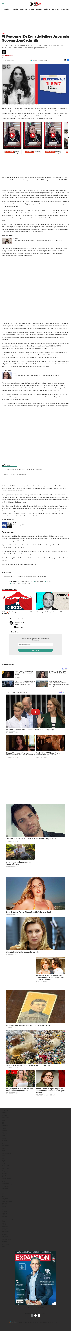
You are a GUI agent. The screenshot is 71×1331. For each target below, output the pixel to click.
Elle (3, 1158)
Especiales (4, 1216)
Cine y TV (4, 1175)
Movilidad (4, 1200)
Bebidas (4, 1238)
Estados (15, 238)
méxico (15, 9)
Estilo (3, 1170)
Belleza (4, 1152)
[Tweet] (65, 60)
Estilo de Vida (5, 1244)
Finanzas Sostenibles (7, 1201)
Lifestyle (4, 1230)
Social (3, 1196)
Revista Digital (5, 1231)
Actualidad (4, 1211)
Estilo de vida (5, 1165)
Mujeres (4, 1124)
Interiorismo (5, 1190)
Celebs (3, 1163)
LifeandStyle (5, 1125)
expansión (64, 9)
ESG (3, 1122)
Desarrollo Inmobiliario (8, 1185)
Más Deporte (5, 1228)
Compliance (12, 1327)
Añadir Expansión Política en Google (39, 60)
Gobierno (4, 1130)
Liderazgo (4, 1213)
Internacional (5, 1117)
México (15, 373)
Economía (4, 1115)
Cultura (4, 1155)
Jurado (3, 1246)
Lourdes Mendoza (7, 55)
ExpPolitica (32, 1315)
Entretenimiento (6, 1172)
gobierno (7, 9)
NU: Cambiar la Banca (35, 1307)
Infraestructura (6, 1186)
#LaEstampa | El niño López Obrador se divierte (50, 612)
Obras (3, 1120)
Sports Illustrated (7, 1220)
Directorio (43, 1327)
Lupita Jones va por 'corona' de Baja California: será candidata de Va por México (37, 240)
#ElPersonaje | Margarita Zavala (23, 525)
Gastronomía (5, 1236)
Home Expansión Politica (8, 1114)
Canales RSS (36, 1327)
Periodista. (16, 624)
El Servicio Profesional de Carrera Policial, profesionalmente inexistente (23, 469)
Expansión (5, 1110)
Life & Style (5, 1168)
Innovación (4, 1203)
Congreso (4, 1133)
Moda (3, 1150)
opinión (47, 9)
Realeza (4, 1147)
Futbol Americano (6, 1225)
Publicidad (4, 1327)
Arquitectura (5, 1188)
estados (39, 9)
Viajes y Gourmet (6, 1153)
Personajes (4, 1241)
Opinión (4, 1138)
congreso (23, 9)
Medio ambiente (6, 1195)
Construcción (5, 1183)
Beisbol (4, 1223)
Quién (3, 1143)
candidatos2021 (39, 581)
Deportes (4, 1173)
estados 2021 (26, 584)
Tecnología (4, 1119)
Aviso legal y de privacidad (23, 1327)
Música (3, 1177)
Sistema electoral (16, 584)
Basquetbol (5, 1226)
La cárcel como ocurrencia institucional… (14, 474)
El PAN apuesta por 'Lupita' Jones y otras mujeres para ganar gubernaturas (36, 375)
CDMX (31, 9)
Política (21, 581)
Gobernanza (5, 1198)
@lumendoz (19, 627)
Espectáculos (5, 1145)
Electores (48, 581)
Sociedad (55, 9)
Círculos (4, 1148)
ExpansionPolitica (39, 1315)
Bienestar (4, 1243)
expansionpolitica (35, 1315)
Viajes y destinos (6, 1239)
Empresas (4, 1112)
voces (3, 33)
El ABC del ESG (5, 1205)
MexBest (4, 1235)
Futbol (3, 1221)
